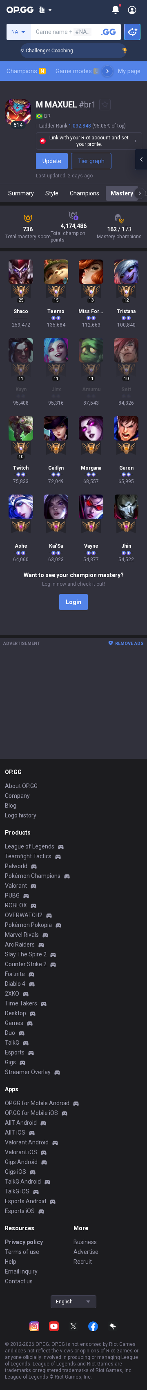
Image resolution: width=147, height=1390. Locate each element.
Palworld (16, 866)
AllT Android (21, 1122)
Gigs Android (21, 1162)
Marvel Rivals (22, 934)
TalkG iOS (17, 1191)
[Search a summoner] (108, 32)
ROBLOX (16, 905)
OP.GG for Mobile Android (37, 1103)
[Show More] (45, 10)
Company (17, 795)
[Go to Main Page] (20, 10)
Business (85, 1242)
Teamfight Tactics (28, 856)
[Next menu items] (107, 71)
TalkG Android (23, 1181)
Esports (14, 1052)
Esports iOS (20, 1211)
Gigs (10, 1062)
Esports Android (25, 1201)
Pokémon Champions (32, 876)
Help (10, 1261)
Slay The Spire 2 (26, 954)
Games (14, 1023)
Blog (10, 805)
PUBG (12, 895)
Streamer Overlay (28, 1072)
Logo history (20, 815)
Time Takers (21, 1003)
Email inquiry (21, 1271)
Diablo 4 (15, 983)
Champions (25, 71)
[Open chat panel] (141, 159)
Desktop (15, 1013)
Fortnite (15, 974)
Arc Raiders (20, 944)
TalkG (12, 1042)
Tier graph (91, 161)
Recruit (83, 1261)
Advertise (86, 1252)
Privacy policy (24, 1242)
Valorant (16, 885)
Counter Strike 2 (26, 964)
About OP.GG (21, 786)
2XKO (12, 993)
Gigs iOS (15, 1171)
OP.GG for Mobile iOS (31, 1113)
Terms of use (22, 1252)
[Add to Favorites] (105, 104)
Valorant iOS (21, 1152)
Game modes (77, 71)
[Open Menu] (132, 10)
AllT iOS (15, 1132)
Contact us (19, 1281)
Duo (10, 1033)
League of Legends (29, 846)
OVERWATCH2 (23, 915)
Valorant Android (27, 1142)
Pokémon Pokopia (28, 925)
